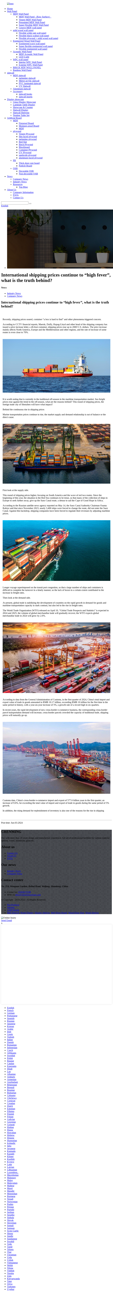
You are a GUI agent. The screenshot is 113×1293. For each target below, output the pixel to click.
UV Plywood (25, 152)
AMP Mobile (13, 910)
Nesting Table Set (21, 115)
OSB (15, 168)
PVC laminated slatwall (30, 83)
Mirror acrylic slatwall (29, 81)
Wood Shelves (92, 912)
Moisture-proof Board (29, 126)
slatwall (10, 73)
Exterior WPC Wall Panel (31, 65)
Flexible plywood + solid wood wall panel (38, 38)
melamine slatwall (27, 78)
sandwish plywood (27, 155)
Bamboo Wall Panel (22, 70)
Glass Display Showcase (24, 102)
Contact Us (18, 197)
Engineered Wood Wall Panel (26, 41)
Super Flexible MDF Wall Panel (34, 25)
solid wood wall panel (23, 30)
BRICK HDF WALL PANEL (27, 67)
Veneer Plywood (26, 134)
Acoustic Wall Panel (22, 51)
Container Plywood (28, 150)
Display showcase (15, 99)
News (10, 176)
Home (10, 8)
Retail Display (27, 912)
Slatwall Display (20, 110)
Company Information (23, 192)
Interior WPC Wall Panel (30, 62)
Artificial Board (14, 118)
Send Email (6, 920)
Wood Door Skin (76, 912)
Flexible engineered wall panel (33, 49)
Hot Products (13, 905)
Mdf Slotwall (13, 912)
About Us (11, 189)
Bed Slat (23, 142)
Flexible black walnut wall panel (34, 35)
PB (14, 160)
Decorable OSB (26, 171)
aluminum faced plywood (31, 158)
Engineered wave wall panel (32, 43)
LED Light (24, 57)
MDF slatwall (19, 75)
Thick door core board (29, 163)
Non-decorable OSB (28, 173)
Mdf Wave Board (59, 912)
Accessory (18, 91)
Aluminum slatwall (22, 88)
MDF (15, 120)
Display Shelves (42, 912)
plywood (17, 131)
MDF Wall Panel (21, 14)
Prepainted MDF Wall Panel (32, 22)
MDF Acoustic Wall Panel (31, 54)
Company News (20, 179)
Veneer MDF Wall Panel (30, 19)
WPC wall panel (20, 59)
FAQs (16, 195)
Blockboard (24, 147)
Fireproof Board (26, 123)
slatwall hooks (25, 94)
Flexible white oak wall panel (32, 33)
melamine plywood (28, 139)
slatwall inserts (25, 96)
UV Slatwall (24, 86)
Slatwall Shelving (21, 112)
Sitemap (11, 907)
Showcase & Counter (23, 107)
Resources (18, 184)
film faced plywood (28, 136)
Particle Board (25, 166)
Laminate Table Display (24, 104)
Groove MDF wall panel (30, 27)
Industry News (20, 181)
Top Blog (23, 187)
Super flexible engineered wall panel (36, 46)
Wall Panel (12, 11)
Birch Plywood (26, 144)
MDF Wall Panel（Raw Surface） (35, 16)
